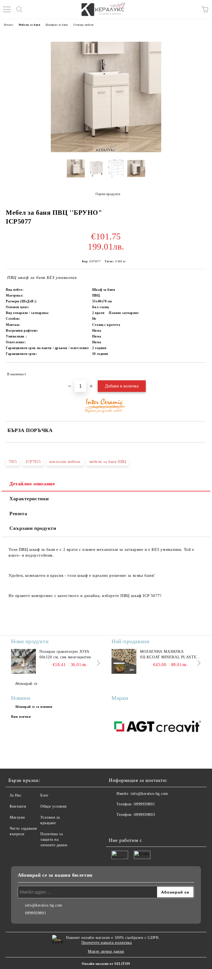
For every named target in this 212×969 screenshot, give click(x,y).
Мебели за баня (29, 24)
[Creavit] (178, 727)
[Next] (97, 663)
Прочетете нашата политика (106, 943)
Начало (8, 24)
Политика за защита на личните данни (53, 839)
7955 (13, 462)
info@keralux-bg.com (149, 794)
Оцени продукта (108, 194)
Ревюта (18, 513)
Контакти (18, 806)
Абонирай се (26, 684)
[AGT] (134, 727)
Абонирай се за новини (33, 707)
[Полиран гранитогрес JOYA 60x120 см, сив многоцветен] (23, 661)
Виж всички (21, 717)
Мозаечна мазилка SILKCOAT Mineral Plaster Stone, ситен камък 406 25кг (169, 655)
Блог (44, 795)
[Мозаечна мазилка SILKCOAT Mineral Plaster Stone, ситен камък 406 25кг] (124, 661)
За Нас (15, 795)
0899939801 (144, 804)
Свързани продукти (32, 528)
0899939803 (144, 815)
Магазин (17, 817)
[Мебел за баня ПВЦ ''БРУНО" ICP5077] (76, 170)
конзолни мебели (64, 462)
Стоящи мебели (83, 24)
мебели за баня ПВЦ (107, 462)
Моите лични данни (106, 951)
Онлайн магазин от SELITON (106, 964)
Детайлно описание (32, 483)
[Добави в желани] (198, 371)
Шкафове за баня (57, 24)
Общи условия (53, 806)
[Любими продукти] (192, 9)
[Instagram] (128, 825)
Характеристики (29, 498)
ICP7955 (33, 462)
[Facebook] (116, 825)
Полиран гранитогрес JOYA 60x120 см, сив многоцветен (65, 654)
